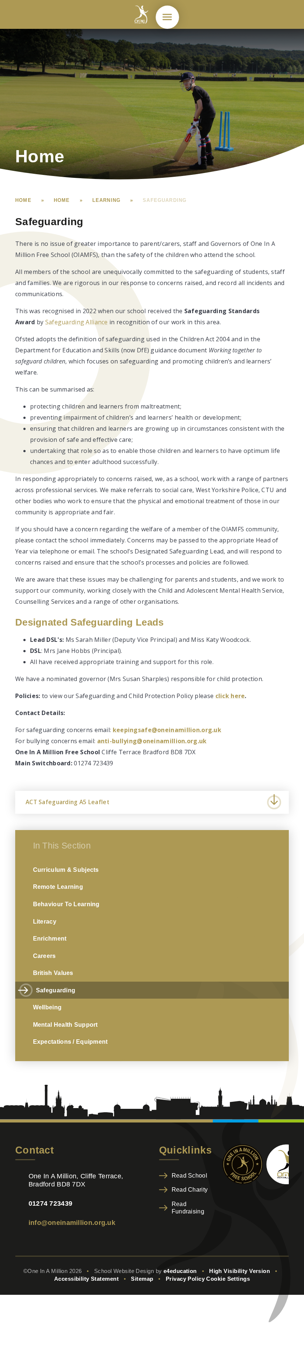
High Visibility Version (239, 1271)
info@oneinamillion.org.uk (72, 1222)
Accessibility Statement (86, 1279)
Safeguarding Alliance (76, 322)
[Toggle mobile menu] (167, 17)
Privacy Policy (185, 1279)
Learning (106, 200)
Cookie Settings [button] (228, 1279)
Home (23, 200)
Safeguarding (164, 200)
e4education (180, 1271)
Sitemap (142, 1279)
